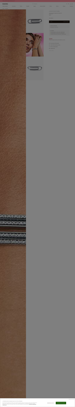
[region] (37, 402)
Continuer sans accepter (71, 399)
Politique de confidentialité (32, 404)
